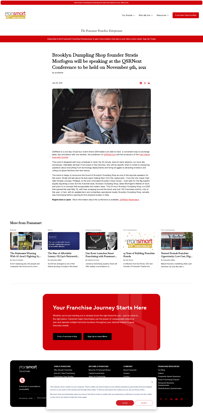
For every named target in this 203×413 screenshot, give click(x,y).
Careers (126, 373)
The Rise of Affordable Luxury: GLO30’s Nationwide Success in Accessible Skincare (63, 256)
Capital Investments (96, 373)
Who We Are (144, 15)
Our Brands (127, 15)
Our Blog (161, 370)
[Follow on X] (166, 399)
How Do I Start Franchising (64, 373)
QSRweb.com (110, 154)
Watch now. (125, 3)
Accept (125, 403)
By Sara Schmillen (16, 260)
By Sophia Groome (92, 260)
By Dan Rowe (128, 260)
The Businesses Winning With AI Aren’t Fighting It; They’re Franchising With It (25, 256)
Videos (161, 373)
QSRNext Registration (129, 199)
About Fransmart (130, 370)
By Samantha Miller (55, 260)
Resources (161, 15)
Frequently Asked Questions (169, 376)
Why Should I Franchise (63, 370)
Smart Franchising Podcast (168, 380)
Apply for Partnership (97, 376)
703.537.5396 (24, 371)
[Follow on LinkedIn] (171, 399)
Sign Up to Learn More (97, 336)
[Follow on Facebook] (161, 399)
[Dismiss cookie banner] (152, 382)
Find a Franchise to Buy (67, 336)
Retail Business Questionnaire (170, 388)
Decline (144, 403)
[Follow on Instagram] (182, 399)
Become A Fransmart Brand (99, 370)
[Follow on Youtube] (176, 399)
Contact (126, 376)
